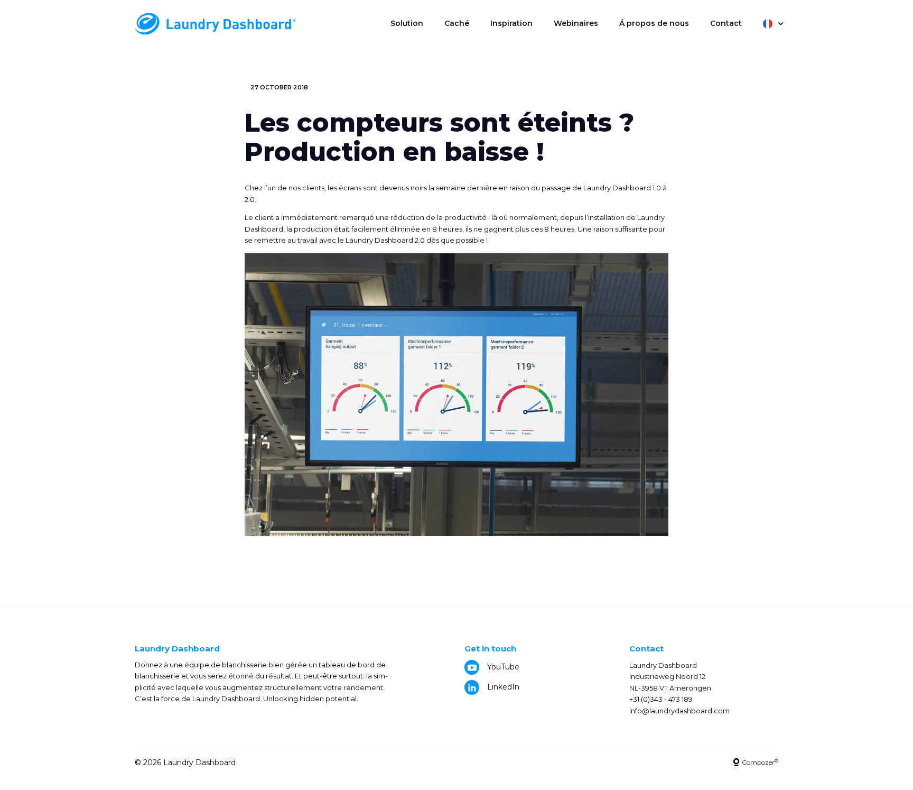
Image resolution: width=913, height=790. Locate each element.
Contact (726, 23)
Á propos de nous (654, 23)
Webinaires (576, 23)
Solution (406, 23)
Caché (456, 23)
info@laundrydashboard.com (679, 710)
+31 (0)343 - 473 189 (661, 699)
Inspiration (511, 23)
